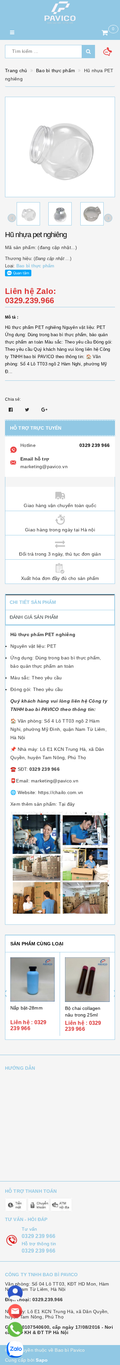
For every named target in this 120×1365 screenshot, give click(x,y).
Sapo (42, 1360)
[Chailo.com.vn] (60, 12)
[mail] (15, 1311)
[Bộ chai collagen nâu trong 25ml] (87, 979)
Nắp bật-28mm (26, 1008)
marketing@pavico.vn (44, 466)
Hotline (28, 445)
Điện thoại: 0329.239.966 (34, 1299)
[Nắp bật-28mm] (32, 979)
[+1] (44, 409)
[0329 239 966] (15, 1329)
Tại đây (67, 804)
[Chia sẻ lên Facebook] (11, 409)
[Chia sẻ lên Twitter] (28, 409)
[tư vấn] (15, 1293)
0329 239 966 (94, 445)
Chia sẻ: (13, 399)
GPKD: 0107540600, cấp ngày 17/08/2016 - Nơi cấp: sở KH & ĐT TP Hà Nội (59, 1329)
